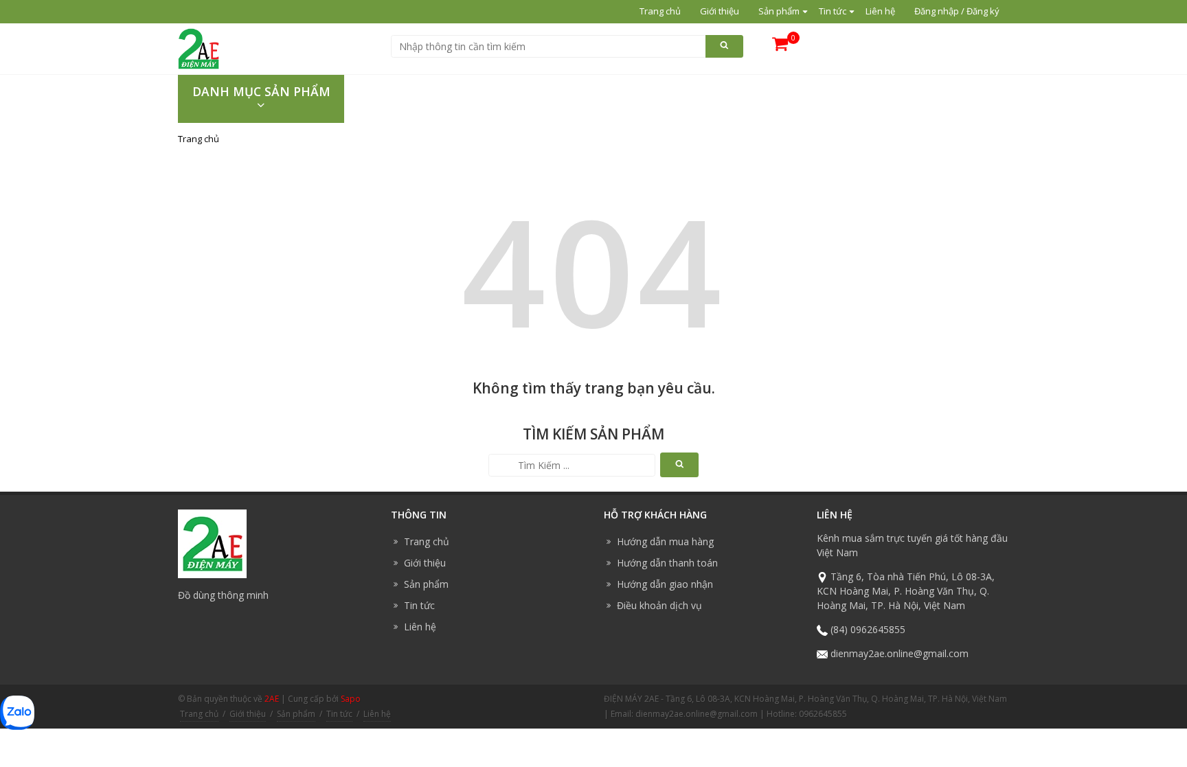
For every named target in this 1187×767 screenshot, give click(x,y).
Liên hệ (880, 11)
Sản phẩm (779, 11)
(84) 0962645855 (867, 629)
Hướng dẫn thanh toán (667, 562)
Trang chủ (660, 11)
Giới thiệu (719, 11)
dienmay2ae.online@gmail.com (899, 653)
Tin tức (832, 11)
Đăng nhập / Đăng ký (956, 11)
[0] (780, 48)
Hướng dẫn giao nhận (665, 584)
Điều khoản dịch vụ (659, 605)
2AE (271, 699)
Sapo (351, 699)
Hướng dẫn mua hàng (665, 541)
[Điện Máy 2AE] (198, 47)
